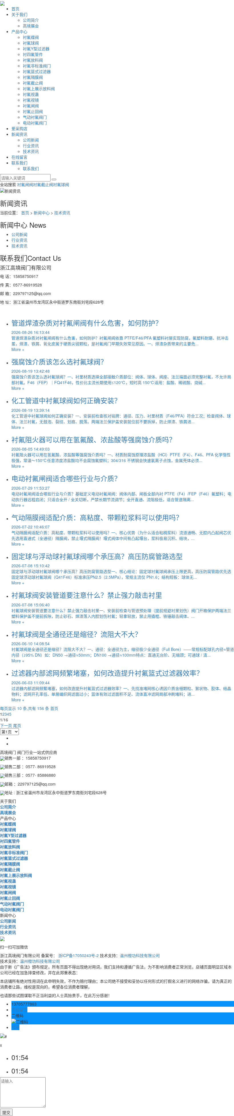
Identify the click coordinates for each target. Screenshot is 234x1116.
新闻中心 (42, 212)
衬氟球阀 (31, 43)
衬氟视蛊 (31, 94)
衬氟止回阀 (33, 111)
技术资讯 (31, 151)
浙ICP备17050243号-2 (78, 955)
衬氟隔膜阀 (33, 77)
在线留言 (19, 157)
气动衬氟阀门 (35, 117)
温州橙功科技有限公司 (140, 955)
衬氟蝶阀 (31, 37)
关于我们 (19, 14)
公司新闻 (31, 140)
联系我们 (19, 163)
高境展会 (31, 26)
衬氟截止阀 (33, 83)
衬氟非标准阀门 (37, 65)
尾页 (17, 725)
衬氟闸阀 (31, 105)
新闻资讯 (19, 134)
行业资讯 (31, 145)
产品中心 (19, 31)
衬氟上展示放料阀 (39, 88)
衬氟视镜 (31, 100)
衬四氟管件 (33, 54)
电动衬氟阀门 (35, 123)
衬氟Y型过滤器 (36, 48)
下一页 (6, 725)
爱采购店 (19, 128)
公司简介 (31, 20)
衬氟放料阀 (33, 60)
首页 (15, 8)
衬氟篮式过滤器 (37, 71)
